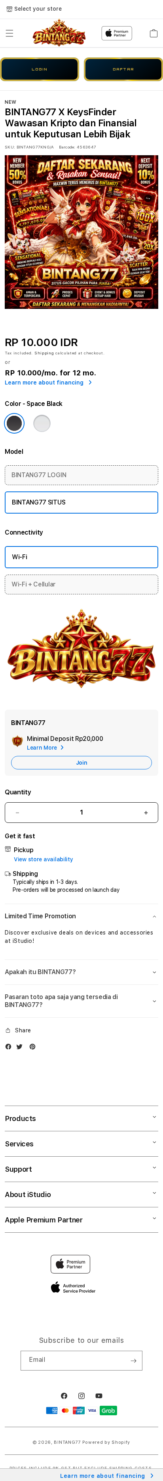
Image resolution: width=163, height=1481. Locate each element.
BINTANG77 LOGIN (38, 475)
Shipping (44, 352)
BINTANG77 (67, 1442)
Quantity (18, 792)
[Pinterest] (34, 1048)
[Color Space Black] (14, 423)
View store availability (43, 859)
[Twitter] (21, 1048)
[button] (9, 33)
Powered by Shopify (106, 1442)
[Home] (59, 33)
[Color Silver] (42, 423)
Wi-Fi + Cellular (33, 584)
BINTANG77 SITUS (38, 502)
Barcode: (67, 147)
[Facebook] (10, 1048)
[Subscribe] (133, 1361)
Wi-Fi (19, 557)
